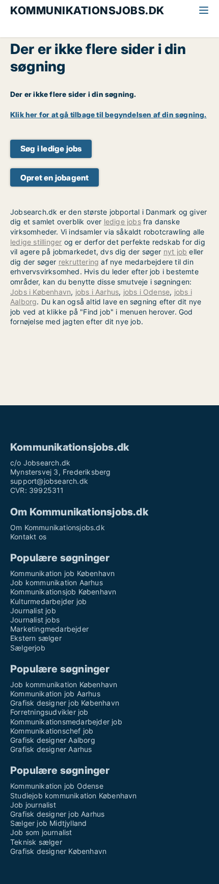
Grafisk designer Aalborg (52, 740)
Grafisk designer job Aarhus (57, 814)
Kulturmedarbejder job (48, 601)
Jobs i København (40, 292)
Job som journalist (41, 832)
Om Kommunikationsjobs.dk (57, 527)
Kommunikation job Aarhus (55, 693)
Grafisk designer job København (64, 702)
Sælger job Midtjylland (48, 823)
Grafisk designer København (58, 851)
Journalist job (33, 610)
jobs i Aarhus (97, 292)
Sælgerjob (27, 647)
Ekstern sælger (36, 638)
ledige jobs (122, 221)
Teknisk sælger (36, 842)
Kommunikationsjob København (63, 591)
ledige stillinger (36, 242)
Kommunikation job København (62, 573)
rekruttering (79, 261)
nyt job (175, 251)
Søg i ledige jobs (50, 148)
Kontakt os (28, 536)
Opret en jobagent (54, 178)
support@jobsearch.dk (49, 481)
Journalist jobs (35, 619)
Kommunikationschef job (51, 730)
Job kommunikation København (63, 684)
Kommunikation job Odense (56, 786)
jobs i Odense (146, 292)
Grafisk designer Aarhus (51, 749)
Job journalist (33, 804)
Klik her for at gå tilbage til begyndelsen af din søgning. (108, 114)
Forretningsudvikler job (49, 712)
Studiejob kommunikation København (73, 795)
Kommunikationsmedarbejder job (66, 721)
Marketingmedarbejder (49, 629)
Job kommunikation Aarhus (56, 582)
